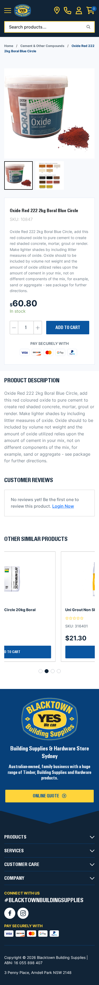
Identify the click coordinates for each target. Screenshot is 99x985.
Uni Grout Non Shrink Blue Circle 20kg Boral (48, 609)
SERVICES (14, 850)
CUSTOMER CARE (21, 864)
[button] (7, 10)
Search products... (27, 27)
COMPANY (14, 878)
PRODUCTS (15, 837)
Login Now (63, 506)
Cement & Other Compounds (42, 46)
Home (8, 46)
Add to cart (67, 327)
